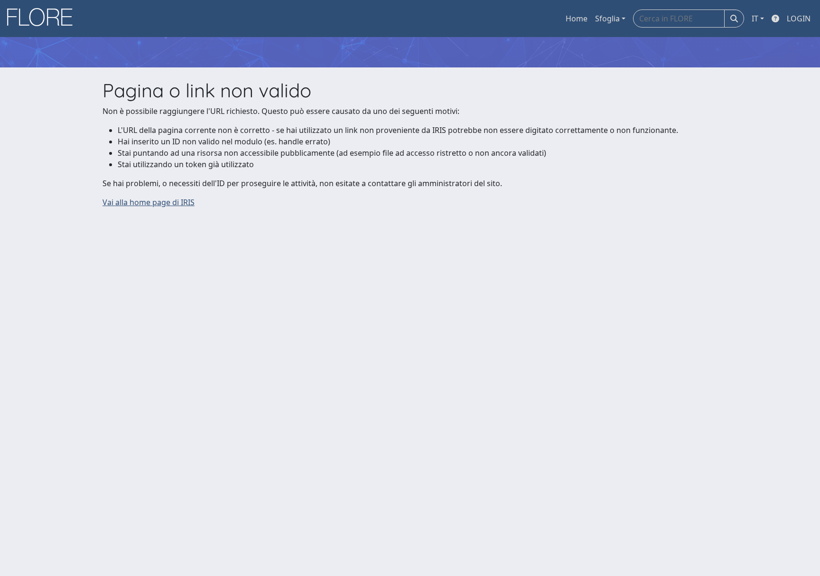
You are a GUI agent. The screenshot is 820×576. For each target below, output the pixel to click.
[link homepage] (43, 18)
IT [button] (755, 18)
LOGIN (799, 18)
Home (576, 18)
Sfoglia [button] (607, 18)
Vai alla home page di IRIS (148, 202)
